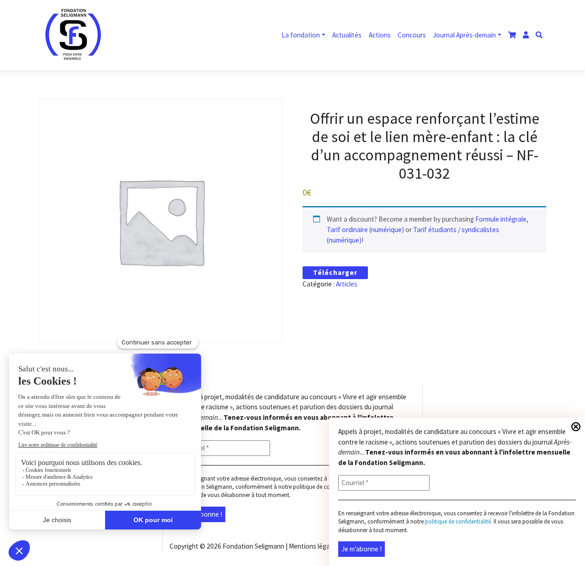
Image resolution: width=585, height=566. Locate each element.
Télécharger (335, 272)
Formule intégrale (500, 219)
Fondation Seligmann (253, 546)
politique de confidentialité (326, 487)
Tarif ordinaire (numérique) (365, 229)
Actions (380, 35)
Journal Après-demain (464, 35)
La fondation (301, 35)
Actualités (347, 35)
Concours (412, 35)
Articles (346, 284)
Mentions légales (313, 546)
